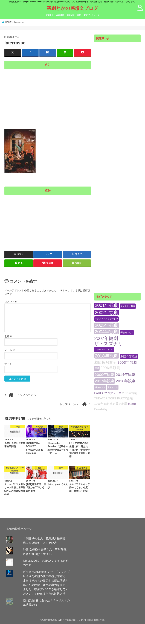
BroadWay (100, 409)
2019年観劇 (129, 393)
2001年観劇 (106, 305)
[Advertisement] (47, 96)
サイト (8, 363)
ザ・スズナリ (108, 344)
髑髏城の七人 (126, 332)
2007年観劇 (106, 338)
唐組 (97, 368)
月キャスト (112, 387)
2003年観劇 (127, 362)
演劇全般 (49, 15)
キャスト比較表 (127, 306)
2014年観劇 (125, 375)
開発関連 (70, 15)
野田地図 (132, 404)
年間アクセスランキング (106, 319)
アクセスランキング (104, 349)
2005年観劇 (106, 325)
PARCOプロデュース (107, 393)
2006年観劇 (110, 368)
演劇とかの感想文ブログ (72, 8)
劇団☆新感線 (128, 356)
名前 (8, 336)
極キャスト (100, 387)
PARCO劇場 (125, 398)
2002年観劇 (106, 312)
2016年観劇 (125, 381)
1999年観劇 (101, 403)
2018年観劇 (106, 356)
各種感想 (60, 15)
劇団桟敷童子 (105, 362)
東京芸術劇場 (118, 403)
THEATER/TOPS (105, 398)
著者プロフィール (91, 15)
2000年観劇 (104, 375)
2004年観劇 (106, 331)
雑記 (79, 15)
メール (9, 350)
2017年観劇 (104, 381)
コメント (11, 301)
